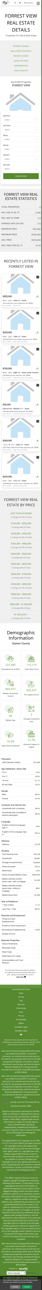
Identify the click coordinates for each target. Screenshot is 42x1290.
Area (21, 1012)
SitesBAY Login (21, 1031)
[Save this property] (37, 277)
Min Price (6, 116)
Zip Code (21, 1004)
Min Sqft (6, 155)
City (21, 1000)
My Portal (29, 3)
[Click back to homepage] (5, 2)
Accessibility (21, 1019)
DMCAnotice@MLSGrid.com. (21, 1172)
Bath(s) (6, 145)
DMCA (21, 1023)
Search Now (21, 176)
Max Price (7, 125)
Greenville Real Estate (21, 989)
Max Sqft (6, 165)
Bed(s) (5, 135)
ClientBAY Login (21, 1027)
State (21, 993)
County (21, 997)
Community (21, 1008)
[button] (38, 3)
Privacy (21, 1015)
